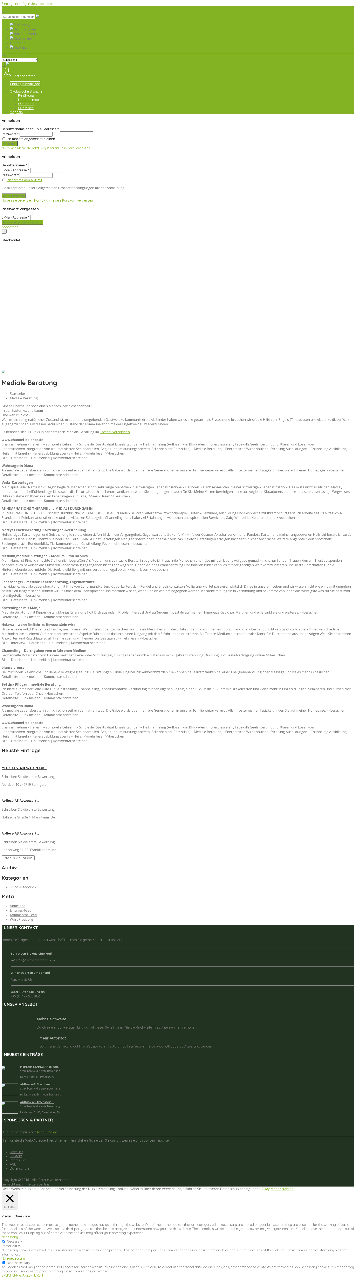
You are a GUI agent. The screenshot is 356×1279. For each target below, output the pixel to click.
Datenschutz (19, 1168)
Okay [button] (266, 1189)
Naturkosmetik (29, 100)
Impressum (18, 1160)
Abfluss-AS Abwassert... (20, 800)
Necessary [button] (10, 1237)
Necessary (15, 1241)
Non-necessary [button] (13, 1258)
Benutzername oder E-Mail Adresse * (30, 129)
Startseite (17, 393)
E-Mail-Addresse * (15, 170)
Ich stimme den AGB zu (24, 180)
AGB (13, 1164)
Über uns (16, 1152)
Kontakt (16, 1156)
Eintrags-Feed (20, 910)
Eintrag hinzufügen (16, 4)
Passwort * (10, 134)
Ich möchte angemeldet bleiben (31, 139)
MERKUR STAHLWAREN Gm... (24, 768)
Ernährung (26, 96)
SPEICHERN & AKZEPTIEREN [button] (22, 1275)
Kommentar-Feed (23, 915)
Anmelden (17, 906)
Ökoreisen (26, 108)
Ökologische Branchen (27, 91)
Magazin (16, 112)
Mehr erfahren (282, 1189)
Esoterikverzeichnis (115, 432)
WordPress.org (21, 919)
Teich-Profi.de (47, 1132)
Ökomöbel (26, 104)
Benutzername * (14, 165)
